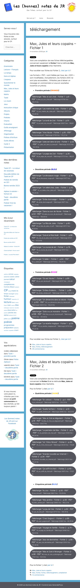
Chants (6, 121)
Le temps (7, 73)
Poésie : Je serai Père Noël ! (11, 254)
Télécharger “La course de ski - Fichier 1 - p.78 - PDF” (51, 249)
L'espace (7, 79)
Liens (41, 18)
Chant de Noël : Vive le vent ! (12, 250)
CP (6, 290)
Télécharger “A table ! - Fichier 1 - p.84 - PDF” (50, 260)
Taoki (6, 98)
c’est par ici (65, 70)
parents (6, 312)
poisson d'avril (12, 315)
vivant (16, 330)
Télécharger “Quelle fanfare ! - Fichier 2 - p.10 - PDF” (53, 410)
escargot (11, 293)
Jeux (6, 104)
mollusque (6, 307)
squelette (11, 330)
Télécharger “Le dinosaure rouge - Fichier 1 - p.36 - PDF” (53, 178)
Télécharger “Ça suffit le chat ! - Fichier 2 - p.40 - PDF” (53, 471)
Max (33, 347)
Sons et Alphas (10, 76)
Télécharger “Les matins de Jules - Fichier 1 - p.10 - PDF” (53, 111)
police (6, 318)
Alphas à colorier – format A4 (12, 246)
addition (6, 274)
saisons (16, 328)
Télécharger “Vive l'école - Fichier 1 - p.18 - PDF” (51, 133)
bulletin (12, 276)
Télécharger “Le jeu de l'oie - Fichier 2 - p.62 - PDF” (53, 510)
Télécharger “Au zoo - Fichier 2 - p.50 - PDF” (50, 491)
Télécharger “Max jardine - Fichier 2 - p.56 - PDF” (52, 501)
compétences (9, 284)
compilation (63, 573)
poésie (8, 321)
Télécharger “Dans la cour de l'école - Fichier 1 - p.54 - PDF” (51, 214)
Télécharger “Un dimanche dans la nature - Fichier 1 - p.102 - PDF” (52, 302)
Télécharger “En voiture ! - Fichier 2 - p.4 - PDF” (51, 401)
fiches (38, 347)
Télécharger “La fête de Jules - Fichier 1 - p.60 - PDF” (51, 225)
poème (16, 318)
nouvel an (11, 307)
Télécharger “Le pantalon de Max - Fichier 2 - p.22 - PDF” (53, 432)
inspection (14, 299)
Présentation (9, 147)
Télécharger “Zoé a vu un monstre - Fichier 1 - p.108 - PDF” (52, 314)
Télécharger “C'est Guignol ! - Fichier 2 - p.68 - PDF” (52, 519)
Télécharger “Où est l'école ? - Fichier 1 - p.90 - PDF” (52, 281)
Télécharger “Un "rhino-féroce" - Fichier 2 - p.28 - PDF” (53, 444)
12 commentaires (38, 575)
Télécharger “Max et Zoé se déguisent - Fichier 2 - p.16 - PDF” (52, 420)
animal (10, 274)
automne (6, 276)
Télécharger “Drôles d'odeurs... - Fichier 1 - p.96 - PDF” (53, 291)
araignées (16, 274)
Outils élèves (9, 141)
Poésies (7, 117)
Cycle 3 (7, 144)
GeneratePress (57, 585)
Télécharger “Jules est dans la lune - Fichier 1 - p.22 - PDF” (53, 144)
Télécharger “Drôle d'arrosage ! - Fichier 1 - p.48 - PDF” (52, 202)
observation (11, 310)
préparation (8, 328)
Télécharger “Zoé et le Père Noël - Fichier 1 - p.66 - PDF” (53, 237)
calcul (12, 279)
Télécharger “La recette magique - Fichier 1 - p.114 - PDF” (52, 326)
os (16, 310)
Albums (7, 111)
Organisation (9, 134)
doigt (9, 291)
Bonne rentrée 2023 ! (9, 242)
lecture (7, 302)
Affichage (7, 131)
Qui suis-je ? (31, 18)
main (9, 305)
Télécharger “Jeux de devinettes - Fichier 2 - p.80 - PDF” (53, 542)
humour (7, 299)
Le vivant (7, 101)
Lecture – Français (11, 70)
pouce (9, 318)
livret (13, 302)
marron (13, 305)
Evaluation (8, 124)
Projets (6, 114)
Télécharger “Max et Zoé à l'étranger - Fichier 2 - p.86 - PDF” (52, 554)
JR (18, 299)
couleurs (17, 287)
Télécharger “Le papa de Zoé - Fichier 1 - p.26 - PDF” (53, 156)
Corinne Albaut (9, 287)
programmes (9, 325)
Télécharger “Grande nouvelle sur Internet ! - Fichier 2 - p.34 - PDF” (52, 458)
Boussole (50, 18)
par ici (50, 389)
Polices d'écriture (10, 137)
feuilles (16, 293)
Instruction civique (11, 108)
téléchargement (46, 347)
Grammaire (8, 66)
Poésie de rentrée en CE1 (11, 238)
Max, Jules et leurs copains (41, 344)
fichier (38, 573)
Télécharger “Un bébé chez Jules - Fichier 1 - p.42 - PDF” (52, 190)
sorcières (6, 330)
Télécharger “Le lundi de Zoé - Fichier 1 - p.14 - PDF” (53, 123)
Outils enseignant (11, 127)
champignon (7, 282)
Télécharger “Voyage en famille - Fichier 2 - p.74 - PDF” (52, 530)
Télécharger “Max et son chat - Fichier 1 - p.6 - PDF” (51, 99)
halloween (11, 296)
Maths (6, 94)
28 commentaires (38, 349)
